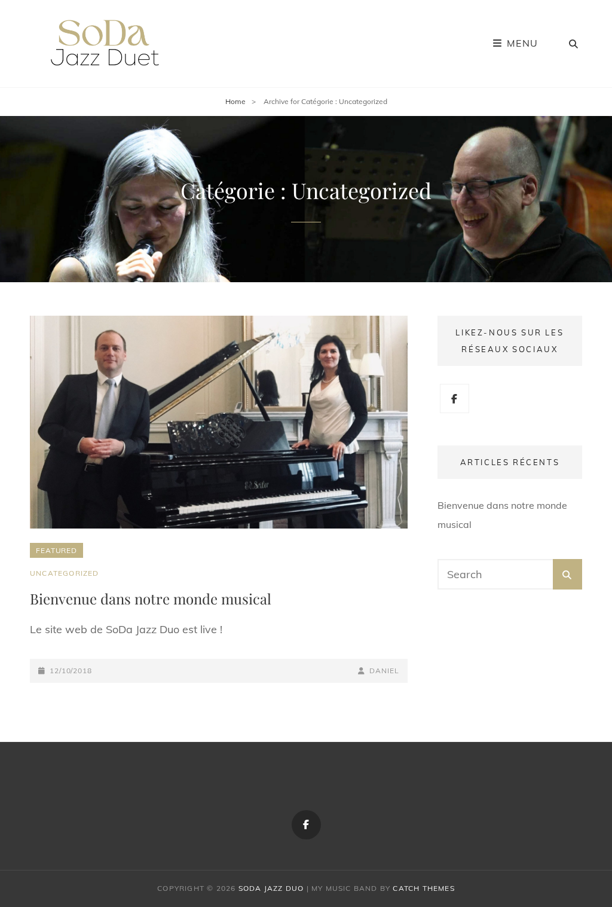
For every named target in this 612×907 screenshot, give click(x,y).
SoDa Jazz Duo (271, 888)
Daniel (384, 670)
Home (235, 101)
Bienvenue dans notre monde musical (150, 598)
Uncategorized (64, 573)
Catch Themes (423, 888)
